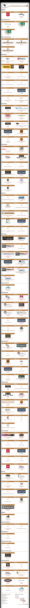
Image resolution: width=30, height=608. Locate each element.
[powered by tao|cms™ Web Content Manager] (26, 604)
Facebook (27, 5)
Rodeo (10, 5)
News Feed (17, 5)
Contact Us (25, 5)
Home (1, 8)
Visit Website (21, 17)
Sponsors (20, 5)
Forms (22, 5)
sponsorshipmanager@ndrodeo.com (19, 598)
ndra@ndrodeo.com (4, 599)
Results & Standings (13, 5)
